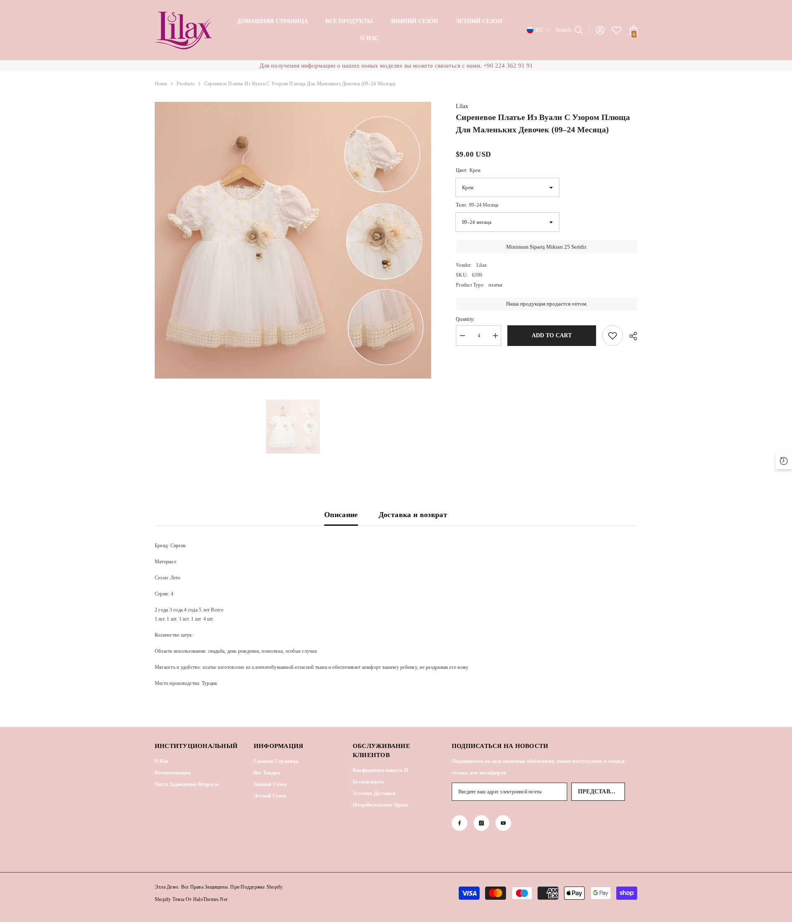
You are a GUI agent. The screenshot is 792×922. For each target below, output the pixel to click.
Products (186, 84)
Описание (341, 514)
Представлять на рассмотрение (601, 791)
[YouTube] (503, 823)
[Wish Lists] (616, 30)
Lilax (462, 106)
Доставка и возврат (413, 514)
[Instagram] (481, 823)
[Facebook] (459, 823)
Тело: (477, 205)
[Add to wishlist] (612, 335)
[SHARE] (630, 336)
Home (161, 84)
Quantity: (465, 319)
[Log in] (600, 30)
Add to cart (552, 335)
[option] (293, 240)
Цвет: (468, 170)
